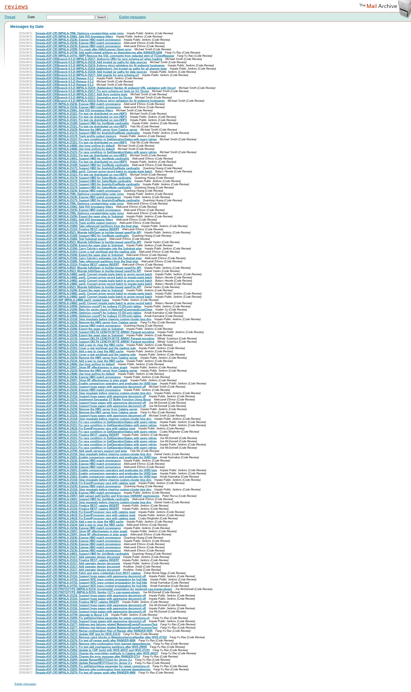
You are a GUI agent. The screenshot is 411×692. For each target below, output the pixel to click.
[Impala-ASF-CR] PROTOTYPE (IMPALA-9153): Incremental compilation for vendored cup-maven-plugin (104, 589)
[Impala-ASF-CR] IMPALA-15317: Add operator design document (78, 557)
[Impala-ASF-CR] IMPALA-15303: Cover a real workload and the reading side (86, 251)
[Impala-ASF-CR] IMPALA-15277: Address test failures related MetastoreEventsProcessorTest (96, 624)
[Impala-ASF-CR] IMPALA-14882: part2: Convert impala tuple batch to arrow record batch (94, 274)
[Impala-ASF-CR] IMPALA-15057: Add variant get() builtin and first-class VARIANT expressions (97, 496)
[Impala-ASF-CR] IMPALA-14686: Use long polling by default (75, 145)
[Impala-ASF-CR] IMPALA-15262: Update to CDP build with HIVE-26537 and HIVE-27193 (93, 650)
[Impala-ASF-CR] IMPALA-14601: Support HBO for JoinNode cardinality (82, 158)
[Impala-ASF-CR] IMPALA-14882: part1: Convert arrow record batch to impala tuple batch (94, 171)
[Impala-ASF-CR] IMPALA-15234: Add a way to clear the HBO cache (80, 345)
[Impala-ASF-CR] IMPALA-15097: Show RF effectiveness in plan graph (81, 367)
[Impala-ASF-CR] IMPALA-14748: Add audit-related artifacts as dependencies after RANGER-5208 (99, 52)
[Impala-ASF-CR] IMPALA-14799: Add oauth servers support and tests (81, 451)
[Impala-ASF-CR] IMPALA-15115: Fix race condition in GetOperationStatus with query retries (96, 139)
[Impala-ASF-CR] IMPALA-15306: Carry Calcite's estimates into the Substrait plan (89, 248)
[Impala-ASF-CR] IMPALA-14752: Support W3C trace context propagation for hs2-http (91, 579)
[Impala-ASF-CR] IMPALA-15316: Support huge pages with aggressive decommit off (91, 386)
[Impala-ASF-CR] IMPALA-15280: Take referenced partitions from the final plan (87, 226)
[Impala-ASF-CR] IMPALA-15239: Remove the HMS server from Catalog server (86, 129)
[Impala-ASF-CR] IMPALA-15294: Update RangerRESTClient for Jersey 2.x (84, 659)
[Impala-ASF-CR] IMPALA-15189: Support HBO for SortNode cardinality (82, 123)
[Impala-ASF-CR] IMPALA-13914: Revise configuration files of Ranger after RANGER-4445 (94, 630)
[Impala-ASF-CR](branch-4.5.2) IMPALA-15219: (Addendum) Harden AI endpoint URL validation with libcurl (106, 88)
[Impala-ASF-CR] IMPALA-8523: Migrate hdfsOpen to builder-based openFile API (88, 232)
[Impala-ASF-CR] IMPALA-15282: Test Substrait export (71, 239)
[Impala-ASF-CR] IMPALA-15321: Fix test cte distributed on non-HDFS (81, 113)
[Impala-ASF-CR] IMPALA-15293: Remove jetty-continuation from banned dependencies (93, 643)
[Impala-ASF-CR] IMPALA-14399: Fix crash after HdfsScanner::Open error (83, 49)
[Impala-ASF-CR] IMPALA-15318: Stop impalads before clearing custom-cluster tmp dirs (93, 319)
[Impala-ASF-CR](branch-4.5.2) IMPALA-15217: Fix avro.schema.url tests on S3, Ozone (92, 91)
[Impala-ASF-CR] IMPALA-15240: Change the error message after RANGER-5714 (88, 656)
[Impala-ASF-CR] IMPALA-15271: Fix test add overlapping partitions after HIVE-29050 (91, 647)
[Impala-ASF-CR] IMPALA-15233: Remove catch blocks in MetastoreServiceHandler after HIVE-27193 (101, 637)
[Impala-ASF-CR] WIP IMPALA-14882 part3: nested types (72, 300)
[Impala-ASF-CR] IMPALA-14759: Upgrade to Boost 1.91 (72, 614)
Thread (9, 17)
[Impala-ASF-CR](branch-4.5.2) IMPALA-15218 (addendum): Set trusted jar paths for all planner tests (101, 68)
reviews (16, 6)
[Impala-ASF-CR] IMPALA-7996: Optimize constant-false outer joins (80, 33)
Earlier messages (132, 17)
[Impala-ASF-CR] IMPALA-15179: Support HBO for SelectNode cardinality (83, 177)
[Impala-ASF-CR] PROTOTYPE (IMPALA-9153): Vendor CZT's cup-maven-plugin (88, 592)
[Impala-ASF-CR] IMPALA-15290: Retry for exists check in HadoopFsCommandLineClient (94, 309)
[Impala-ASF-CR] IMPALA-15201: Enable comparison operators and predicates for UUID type (96, 383)
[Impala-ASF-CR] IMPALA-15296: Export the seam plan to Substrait (79, 216)
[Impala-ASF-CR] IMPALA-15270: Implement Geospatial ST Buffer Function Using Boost (93, 399)
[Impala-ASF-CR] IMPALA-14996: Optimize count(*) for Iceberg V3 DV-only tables (88, 306)
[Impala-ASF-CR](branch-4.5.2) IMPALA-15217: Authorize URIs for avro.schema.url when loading (99, 59)
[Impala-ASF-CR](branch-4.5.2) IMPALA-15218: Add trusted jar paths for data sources (91, 62)
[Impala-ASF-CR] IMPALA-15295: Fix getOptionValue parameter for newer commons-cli (93, 618)
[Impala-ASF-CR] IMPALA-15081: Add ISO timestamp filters (74, 36)
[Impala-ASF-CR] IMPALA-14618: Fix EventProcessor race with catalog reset (85, 428)
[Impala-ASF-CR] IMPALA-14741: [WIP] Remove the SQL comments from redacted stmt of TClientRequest (105, 55)
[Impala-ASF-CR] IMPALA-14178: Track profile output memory (76, 136)
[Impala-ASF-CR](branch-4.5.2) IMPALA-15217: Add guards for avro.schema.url (87, 75)
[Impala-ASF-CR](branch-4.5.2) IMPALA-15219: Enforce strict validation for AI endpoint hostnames (100, 65)
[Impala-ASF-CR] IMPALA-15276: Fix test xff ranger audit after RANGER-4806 (86, 640)
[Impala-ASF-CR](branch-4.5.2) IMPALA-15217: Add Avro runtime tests (81, 94)
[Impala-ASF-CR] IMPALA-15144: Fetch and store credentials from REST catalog (88, 573)
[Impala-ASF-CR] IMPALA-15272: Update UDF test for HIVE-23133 (78, 634)
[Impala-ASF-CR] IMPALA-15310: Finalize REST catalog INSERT (77, 229)
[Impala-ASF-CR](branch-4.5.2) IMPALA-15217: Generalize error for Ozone (84, 97)
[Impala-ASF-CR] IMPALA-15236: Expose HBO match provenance (78, 39)
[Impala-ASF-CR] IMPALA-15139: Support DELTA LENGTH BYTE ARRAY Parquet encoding (95, 332)
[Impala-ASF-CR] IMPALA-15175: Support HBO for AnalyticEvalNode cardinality (88, 133)
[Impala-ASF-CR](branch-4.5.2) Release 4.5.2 (65, 78)
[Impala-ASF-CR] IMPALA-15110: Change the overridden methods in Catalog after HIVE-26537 (97, 653)
